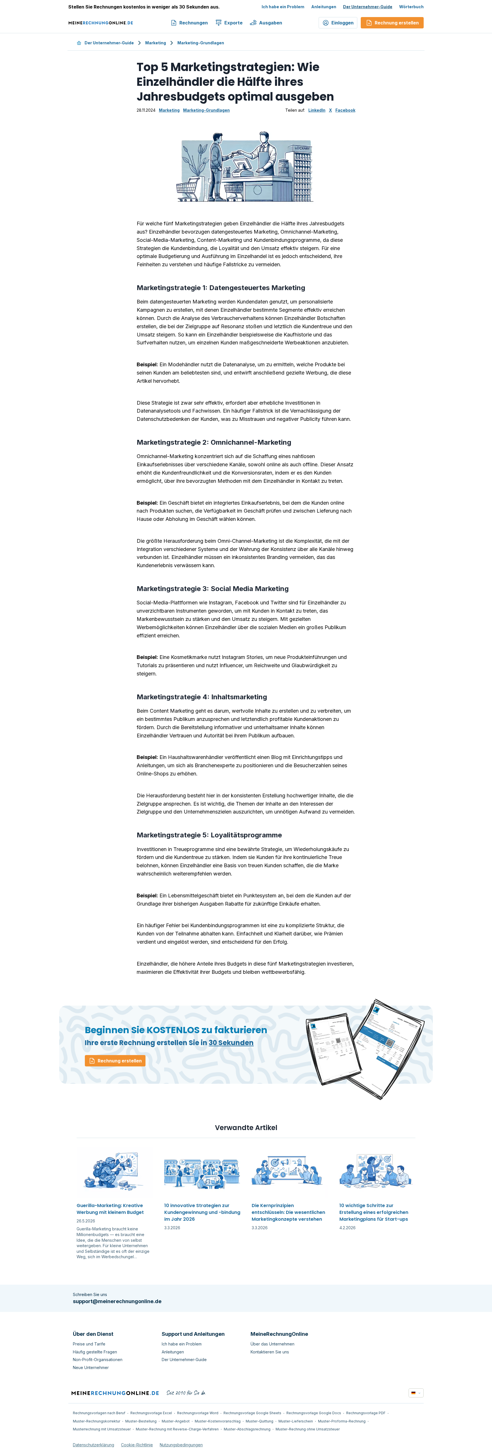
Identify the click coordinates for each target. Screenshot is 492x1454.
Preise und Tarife (89, 1343)
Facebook (345, 110)
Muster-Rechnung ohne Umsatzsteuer (308, 1429)
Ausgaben (270, 23)
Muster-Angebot (176, 1421)
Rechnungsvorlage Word (197, 1413)
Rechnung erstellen (120, 1061)
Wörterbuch (411, 6)
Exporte (233, 23)
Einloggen (342, 23)
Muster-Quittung (259, 1421)
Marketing (155, 42)
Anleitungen (323, 6)
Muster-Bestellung (141, 1421)
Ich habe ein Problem (283, 6)
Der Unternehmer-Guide (367, 6)
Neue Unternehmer (91, 1367)
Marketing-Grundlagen (200, 42)
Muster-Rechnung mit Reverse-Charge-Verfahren (177, 1429)
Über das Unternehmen (272, 1343)
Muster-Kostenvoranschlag (218, 1421)
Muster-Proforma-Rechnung (342, 1421)
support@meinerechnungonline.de (117, 1301)
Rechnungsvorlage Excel (151, 1413)
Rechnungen (193, 23)
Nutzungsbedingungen (181, 1444)
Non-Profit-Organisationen (97, 1359)
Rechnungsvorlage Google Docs (313, 1413)
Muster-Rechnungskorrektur (96, 1421)
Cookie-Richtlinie (137, 1444)
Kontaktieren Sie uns (270, 1351)
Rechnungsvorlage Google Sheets (252, 1413)
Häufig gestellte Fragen (95, 1351)
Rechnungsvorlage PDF (366, 1413)
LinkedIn (316, 110)
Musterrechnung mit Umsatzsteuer (102, 1429)
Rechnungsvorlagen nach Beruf (99, 1413)
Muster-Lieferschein (295, 1421)
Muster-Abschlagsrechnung (247, 1429)
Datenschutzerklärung (93, 1444)
